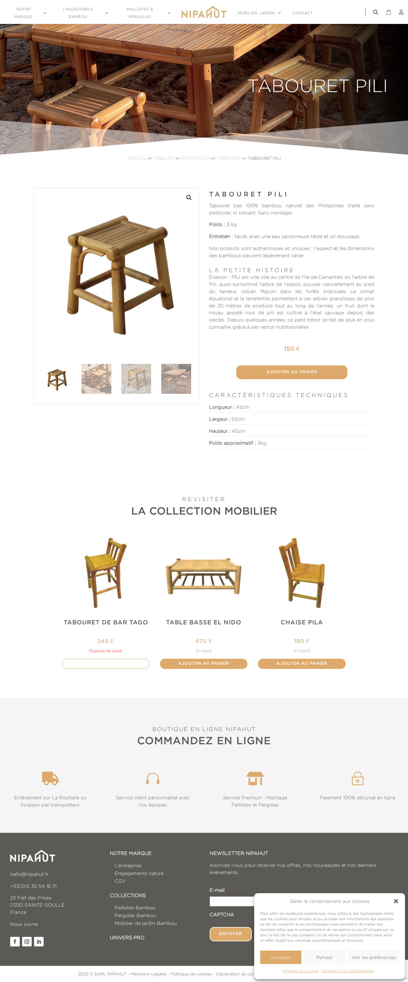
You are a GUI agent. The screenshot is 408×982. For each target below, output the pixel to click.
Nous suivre (24, 924)
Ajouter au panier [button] (203, 663)
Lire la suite (106, 663)
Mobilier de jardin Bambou (146, 923)
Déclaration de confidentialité (348, 971)
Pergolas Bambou (136, 915)
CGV (120, 881)
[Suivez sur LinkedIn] (39, 941)
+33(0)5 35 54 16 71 (33, 886)
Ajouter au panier (291, 372)
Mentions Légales (149, 974)
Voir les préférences (374, 957)
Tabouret (229, 158)
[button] (396, 901)
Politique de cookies (301, 971)
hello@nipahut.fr (29, 874)
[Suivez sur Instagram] (27, 941)
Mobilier (164, 158)
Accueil (137, 158)
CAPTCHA (222, 914)
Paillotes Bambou (135, 907)
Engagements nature (139, 873)
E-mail (218, 890)
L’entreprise (128, 865)
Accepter (280, 957)
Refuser (324, 957)
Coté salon (196, 158)
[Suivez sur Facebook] (15, 941)
